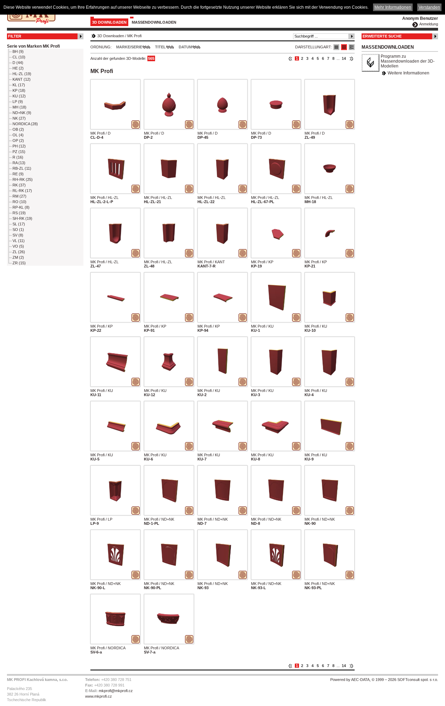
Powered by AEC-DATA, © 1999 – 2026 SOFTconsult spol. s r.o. (384, 679)
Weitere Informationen (408, 73)
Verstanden (429, 7)
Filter (14, 36)
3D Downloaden (109, 22)
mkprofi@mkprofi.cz (116, 691)
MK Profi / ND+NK (159, 519)
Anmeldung (428, 24)
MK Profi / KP (262, 262)
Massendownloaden (154, 22)
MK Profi (134, 36)
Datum (185, 47)
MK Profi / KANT (211, 262)
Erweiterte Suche (382, 36)
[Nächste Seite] (351, 58)
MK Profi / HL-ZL (104, 197)
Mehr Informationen (392, 7)
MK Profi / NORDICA (108, 648)
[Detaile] (352, 47)
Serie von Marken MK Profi (33, 46)
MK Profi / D (100, 133)
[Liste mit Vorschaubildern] (344, 47)
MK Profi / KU (262, 326)
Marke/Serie (129, 47)
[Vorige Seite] (290, 58)
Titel (160, 47)
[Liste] (336, 47)
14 (344, 58)
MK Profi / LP (101, 519)
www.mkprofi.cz (98, 696)
